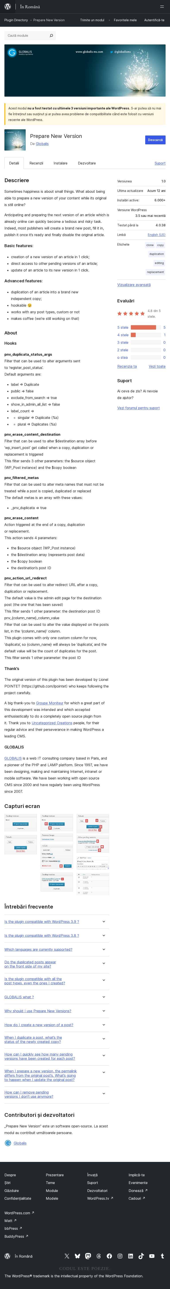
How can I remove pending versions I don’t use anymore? (28, 1094)
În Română (24, 1256)
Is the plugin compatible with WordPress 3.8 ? (41, 936)
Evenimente (138, 1182)
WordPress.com (19, 1213)
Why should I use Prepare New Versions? (37, 1011)
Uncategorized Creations (52, 723)
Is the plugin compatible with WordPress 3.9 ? (41, 922)
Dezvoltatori (97, 1190)
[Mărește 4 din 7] (67, 878)
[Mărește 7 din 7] (103, 879)
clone (150, 245)
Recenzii (36, 163)
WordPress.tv (100, 1198)
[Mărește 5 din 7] (103, 820)
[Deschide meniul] (163, 6)
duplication (156, 254)
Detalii (14, 163)
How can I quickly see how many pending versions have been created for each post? (39, 1056)
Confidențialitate (17, 1198)
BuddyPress (16, 1236)
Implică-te (137, 1175)
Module (52, 1190)
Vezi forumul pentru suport (138, 408)
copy (160, 245)
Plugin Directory (16, 20)
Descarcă (155, 140)
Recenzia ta (127, 366)
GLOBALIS (13, 758)
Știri (7, 1182)
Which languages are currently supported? (38, 949)
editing (159, 263)
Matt (10, 1220)
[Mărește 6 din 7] (103, 862)
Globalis (42, 143)
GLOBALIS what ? (19, 997)
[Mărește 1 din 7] (31, 820)
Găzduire (11, 1190)
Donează (138, 1190)
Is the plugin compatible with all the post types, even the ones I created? (34, 981)
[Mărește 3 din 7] (67, 820)
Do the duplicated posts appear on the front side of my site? (30, 964)
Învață (92, 1175)
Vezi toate (157, 366)
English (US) (157, 235)
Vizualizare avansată (134, 285)
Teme (50, 1182)
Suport (160, 163)
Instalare (61, 163)
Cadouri (137, 1198)
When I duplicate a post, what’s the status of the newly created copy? (33, 1039)
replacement (155, 272)
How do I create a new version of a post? (38, 1025)
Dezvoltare (87, 163)
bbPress (13, 1228)
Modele (52, 1198)
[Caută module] (51, 35)
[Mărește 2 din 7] (31, 841)
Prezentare (55, 1175)
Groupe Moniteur (49, 703)
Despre (10, 1175)
